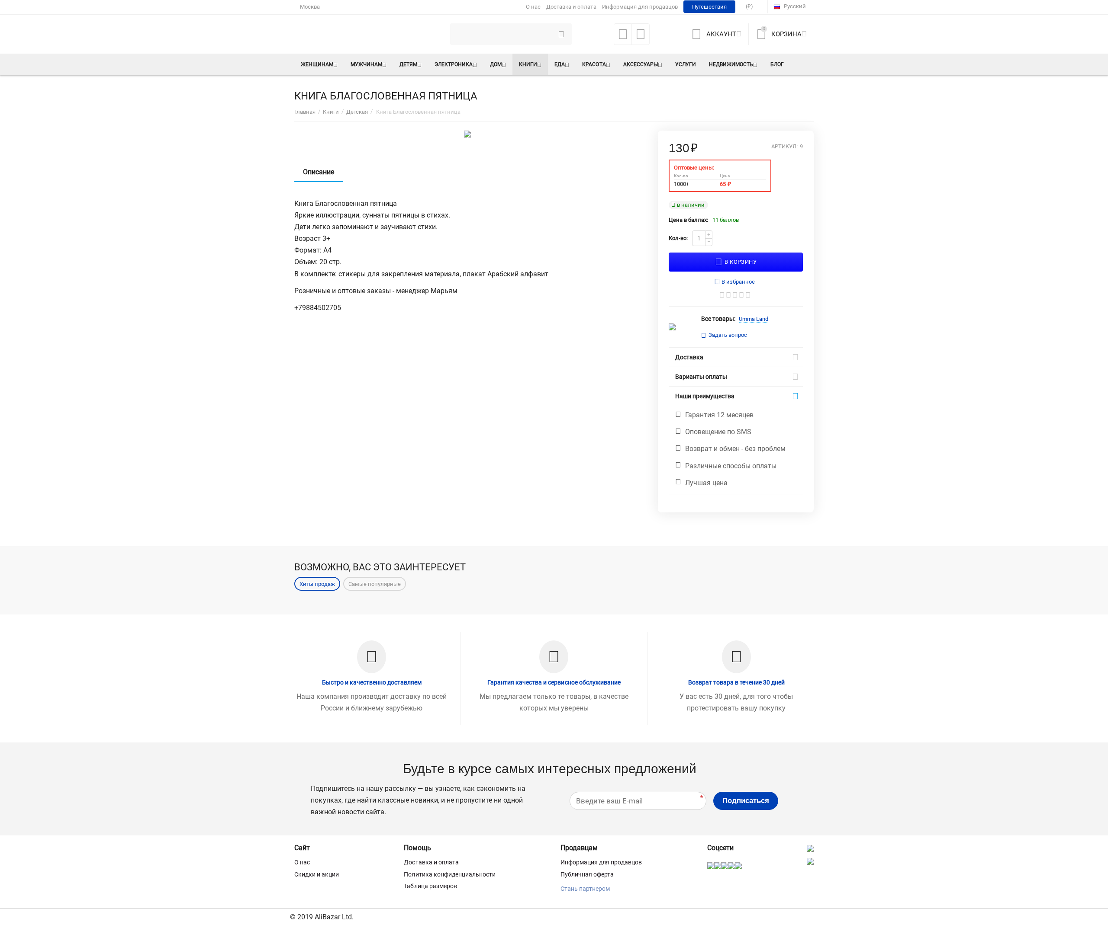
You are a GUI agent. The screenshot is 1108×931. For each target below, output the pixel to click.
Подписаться (745, 801)
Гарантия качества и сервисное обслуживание (553, 682)
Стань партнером (585, 888)
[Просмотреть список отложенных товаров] (623, 37)
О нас (533, 6)
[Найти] (561, 34)
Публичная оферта (587, 874)
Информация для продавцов (640, 6)
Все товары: (718, 318)
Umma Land (753, 319)
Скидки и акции (316, 874)
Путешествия (709, 6)
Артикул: (784, 147)
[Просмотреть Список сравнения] (640, 37)
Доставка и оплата (571, 6)
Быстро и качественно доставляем (372, 682)
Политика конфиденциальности (449, 874)
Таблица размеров (430, 886)
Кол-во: (678, 238)
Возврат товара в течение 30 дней (736, 682)
